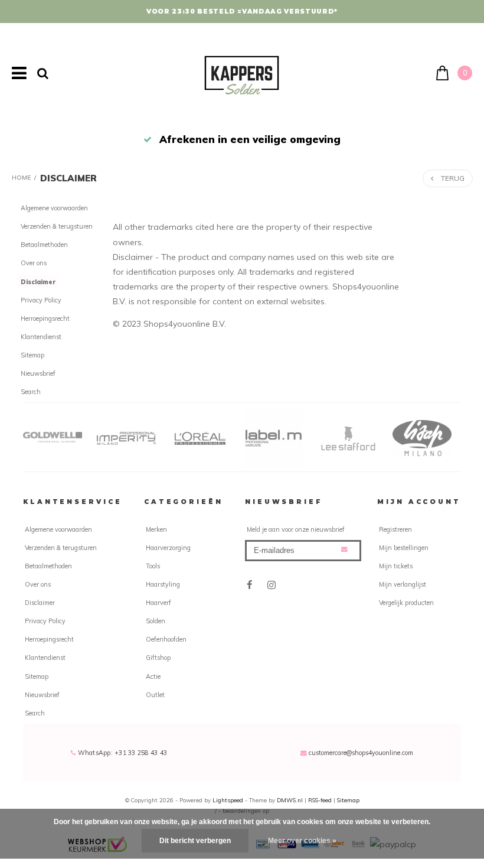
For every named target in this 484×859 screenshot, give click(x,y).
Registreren (395, 529)
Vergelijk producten (406, 602)
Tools (153, 566)
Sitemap (32, 355)
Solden (155, 621)
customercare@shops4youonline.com (361, 753)
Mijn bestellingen (404, 548)
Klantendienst (41, 337)
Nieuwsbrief (38, 373)
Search (31, 392)
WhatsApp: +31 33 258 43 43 (121, 753)
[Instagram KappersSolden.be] (272, 585)
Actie (153, 676)
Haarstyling (163, 584)
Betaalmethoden (44, 244)
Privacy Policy (41, 300)
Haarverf (158, 602)
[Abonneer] (344, 549)
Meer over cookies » (302, 841)
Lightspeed (227, 799)
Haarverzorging (168, 548)
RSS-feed (320, 799)
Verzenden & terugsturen (57, 226)
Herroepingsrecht (45, 318)
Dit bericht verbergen (195, 841)
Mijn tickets (396, 566)
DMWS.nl (291, 799)
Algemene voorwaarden (54, 208)
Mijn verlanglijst (402, 584)
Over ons (34, 263)
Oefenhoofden (166, 639)
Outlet (155, 695)
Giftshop (158, 657)
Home (21, 177)
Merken (156, 529)
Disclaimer (68, 178)
